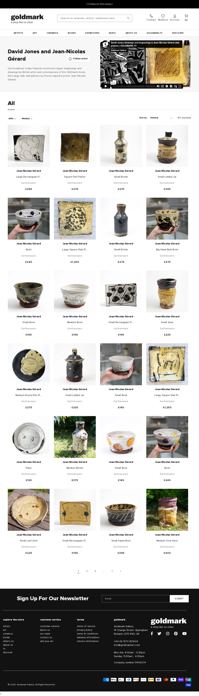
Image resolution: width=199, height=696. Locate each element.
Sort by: (143, 118)
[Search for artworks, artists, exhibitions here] (128, 18)
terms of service (86, 626)
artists (6, 626)
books (6, 637)
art (4, 630)
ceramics (8, 634)
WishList (163, 20)
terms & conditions (87, 634)
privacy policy (84, 630)
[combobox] (95, 18)
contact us (46, 637)
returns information (88, 641)
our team (45, 634)
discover (8, 652)
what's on (8, 641)
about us (8, 645)
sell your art (46, 641)
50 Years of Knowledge (99, 4)
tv (4, 649)
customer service (50, 626)
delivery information (88, 637)
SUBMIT (179, 599)
